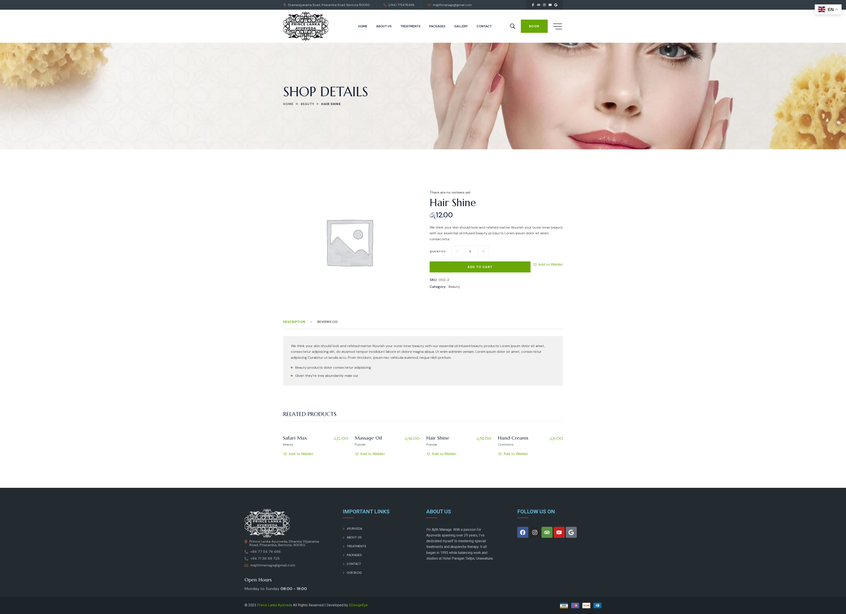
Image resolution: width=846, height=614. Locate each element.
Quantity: (438, 251)
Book (534, 26)
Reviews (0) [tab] (327, 322)
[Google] (555, 4)
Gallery (461, 26)
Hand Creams (513, 438)
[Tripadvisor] (538, 4)
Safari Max (295, 438)
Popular (360, 444)
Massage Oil (368, 438)
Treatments (410, 26)
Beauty (307, 104)
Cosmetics (506, 444)
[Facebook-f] (532, 4)
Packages (437, 26)
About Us (383, 26)
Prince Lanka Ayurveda (274, 605)
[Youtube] (550, 4)
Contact (484, 26)
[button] (548, 264)
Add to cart (480, 267)
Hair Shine (437, 438)
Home (362, 26)
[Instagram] (544, 4)
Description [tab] (294, 322)
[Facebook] (522, 532)
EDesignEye (358, 605)
